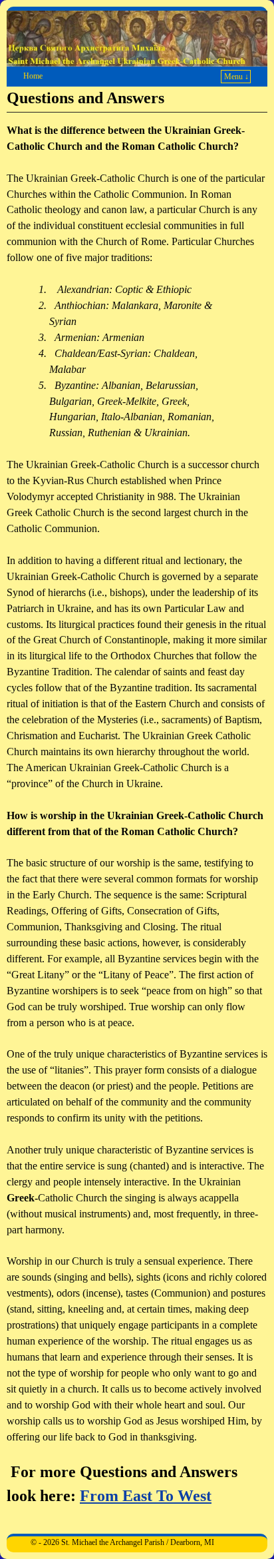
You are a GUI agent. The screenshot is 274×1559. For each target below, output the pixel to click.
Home (33, 76)
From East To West (145, 1495)
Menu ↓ (236, 76)
